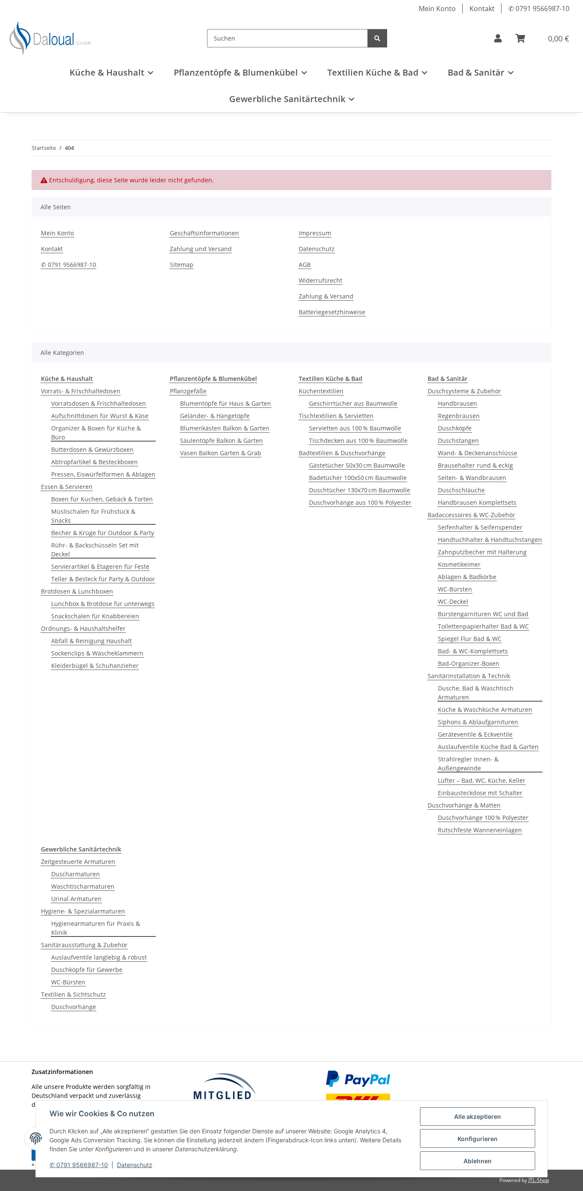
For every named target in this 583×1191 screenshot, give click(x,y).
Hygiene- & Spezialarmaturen (83, 911)
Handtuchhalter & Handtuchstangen (490, 540)
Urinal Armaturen (76, 899)
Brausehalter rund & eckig (475, 465)
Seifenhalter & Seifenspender (480, 527)
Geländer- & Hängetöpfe (215, 416)
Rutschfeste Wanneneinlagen (480, 830)
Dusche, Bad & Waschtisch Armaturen (475, 692)
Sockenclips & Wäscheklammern (97, 653)
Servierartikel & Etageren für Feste (100, 566)
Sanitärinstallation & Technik (469, 676)
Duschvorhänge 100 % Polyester (483, 818)
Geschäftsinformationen (204, 233)
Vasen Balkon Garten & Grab (220, 453)
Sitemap (181, 264)
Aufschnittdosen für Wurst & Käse (100, 416)
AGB (305, 264)
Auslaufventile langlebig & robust (99, 957)
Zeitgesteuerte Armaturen (78, 861)
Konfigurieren (478, 1138)
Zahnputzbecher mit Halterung (482, 552)
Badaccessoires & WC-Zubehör (471, 515)
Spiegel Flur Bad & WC (469, 639)
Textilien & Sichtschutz (73, 994)
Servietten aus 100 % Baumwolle (355, 428)
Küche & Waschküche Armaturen (485, 709)
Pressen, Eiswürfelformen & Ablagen (103, 474)
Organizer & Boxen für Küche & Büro (96, 432)
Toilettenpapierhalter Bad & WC (483, 626)
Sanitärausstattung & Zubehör (84, 945)
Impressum (315, 233)
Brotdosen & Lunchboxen (77, 591)
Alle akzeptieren (477, 1116)
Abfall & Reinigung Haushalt (91, 641)
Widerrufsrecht (320, 280)
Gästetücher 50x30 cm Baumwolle (357, 465)
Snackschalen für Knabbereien (95, 616)
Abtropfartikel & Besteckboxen (94, 462)
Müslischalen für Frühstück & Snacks (93, 515)
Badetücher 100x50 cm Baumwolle (358, 478)
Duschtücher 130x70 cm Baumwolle (359, 490)
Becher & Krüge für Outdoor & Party (102, 533)
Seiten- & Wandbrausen (472, 478)
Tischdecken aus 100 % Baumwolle (358, 440)
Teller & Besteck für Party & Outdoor (103, 579)
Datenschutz (134, 1164)
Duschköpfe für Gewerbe (86, 970)
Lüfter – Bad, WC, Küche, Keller (481, 780)
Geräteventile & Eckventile (475, 734)
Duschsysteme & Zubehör (464, 391)
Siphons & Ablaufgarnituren (478, 722)
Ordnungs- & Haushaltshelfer (83, 628)
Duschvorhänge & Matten (464, 805)
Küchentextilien (321, 391)
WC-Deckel (453, 601)
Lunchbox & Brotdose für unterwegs (102, 604)
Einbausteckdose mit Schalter (480, 793)
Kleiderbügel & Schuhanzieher (95, 665)
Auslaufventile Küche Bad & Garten (488, 747)
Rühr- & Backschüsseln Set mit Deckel (95, 549)
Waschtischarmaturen (82, 886)
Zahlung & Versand (326, 296)
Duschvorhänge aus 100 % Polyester (360, 502)
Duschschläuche (461, 490)
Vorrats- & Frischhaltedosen (80, 391)
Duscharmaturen (75, 874)
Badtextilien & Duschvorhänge (342, 453)
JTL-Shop (538, 1180)
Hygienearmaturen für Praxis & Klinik (95, 927)
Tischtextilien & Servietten (336, 416)
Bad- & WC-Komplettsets (473, 651)
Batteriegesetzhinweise (332, 312)
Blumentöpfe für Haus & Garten (225, 403)
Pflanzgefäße (188, 391)
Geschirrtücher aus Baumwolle (353, 403)
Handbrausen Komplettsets (477, 502)
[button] (498, 38)
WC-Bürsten (455, 589)
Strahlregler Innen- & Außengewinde (468, 763)
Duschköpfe (455, 428)
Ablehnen (477, 1161)
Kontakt (482, 8)
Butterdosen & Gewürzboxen (92, 449)
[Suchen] (377, 38)
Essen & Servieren (67, 487)
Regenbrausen (459, 416)
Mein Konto (437, 8)
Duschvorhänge (73, 1007)
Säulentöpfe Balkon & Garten (221, 440)
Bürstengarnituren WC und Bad (483, 614)
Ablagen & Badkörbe (467, 577)
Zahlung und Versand (201, 249)
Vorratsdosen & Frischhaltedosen (98, 403)
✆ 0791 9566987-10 (79, 1164)
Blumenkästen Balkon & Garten (224, 428)
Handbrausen (457, 403)
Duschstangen (458, 440)
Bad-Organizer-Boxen (468, 663)
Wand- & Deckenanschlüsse (477, 453)
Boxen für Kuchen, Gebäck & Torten (102, 499)
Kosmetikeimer (459, 564)
